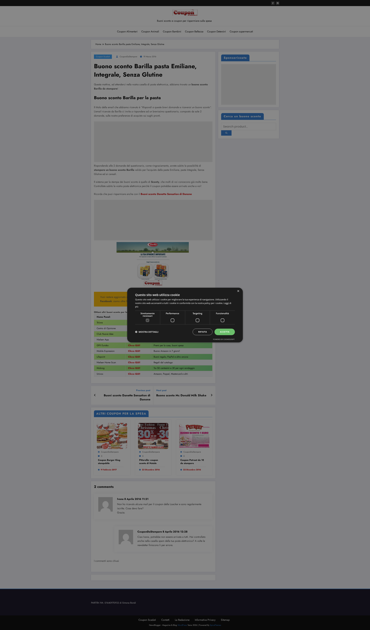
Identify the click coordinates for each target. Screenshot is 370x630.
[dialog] (185, 315)
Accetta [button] (224, 331)
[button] (146, 331)
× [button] (238, 291)
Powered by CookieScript (224, 339)
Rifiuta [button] (202, 331)
